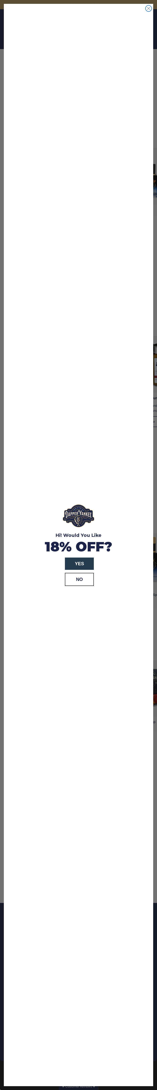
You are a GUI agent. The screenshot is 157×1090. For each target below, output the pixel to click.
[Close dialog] (149, 8)
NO (79, 579)
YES (79, 563)
